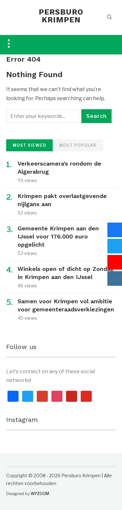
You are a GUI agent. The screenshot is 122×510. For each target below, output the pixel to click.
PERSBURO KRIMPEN (61, 16)
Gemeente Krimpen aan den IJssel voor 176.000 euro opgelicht (58, 236)
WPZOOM (40, 493)
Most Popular (78, 145)
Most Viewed (29, 145)
